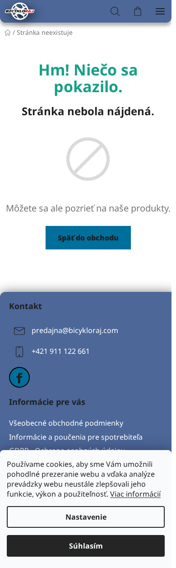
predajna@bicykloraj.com (75, 330)
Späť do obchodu (88, 238)
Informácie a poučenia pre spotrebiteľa (76, 437)
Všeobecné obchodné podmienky (66, 423)
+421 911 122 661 (61, 351)
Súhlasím (86, 546)
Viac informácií (135, 494)
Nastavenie (86, 517)
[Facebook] (19, 377)
